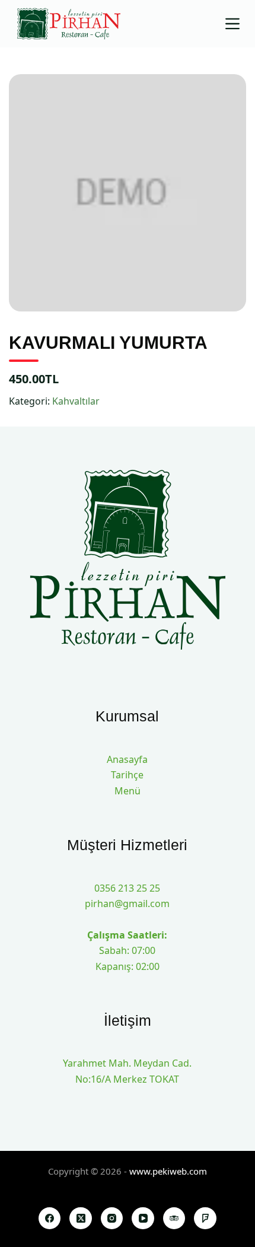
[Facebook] (50, 1218)
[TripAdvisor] (174, 1218)
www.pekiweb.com (168, 1171)
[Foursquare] (205, 1218)
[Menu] (232, 24)
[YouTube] (143, 1218)
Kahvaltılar (76, 401)
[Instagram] (112, 1218)
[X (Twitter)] (80, 1218)
